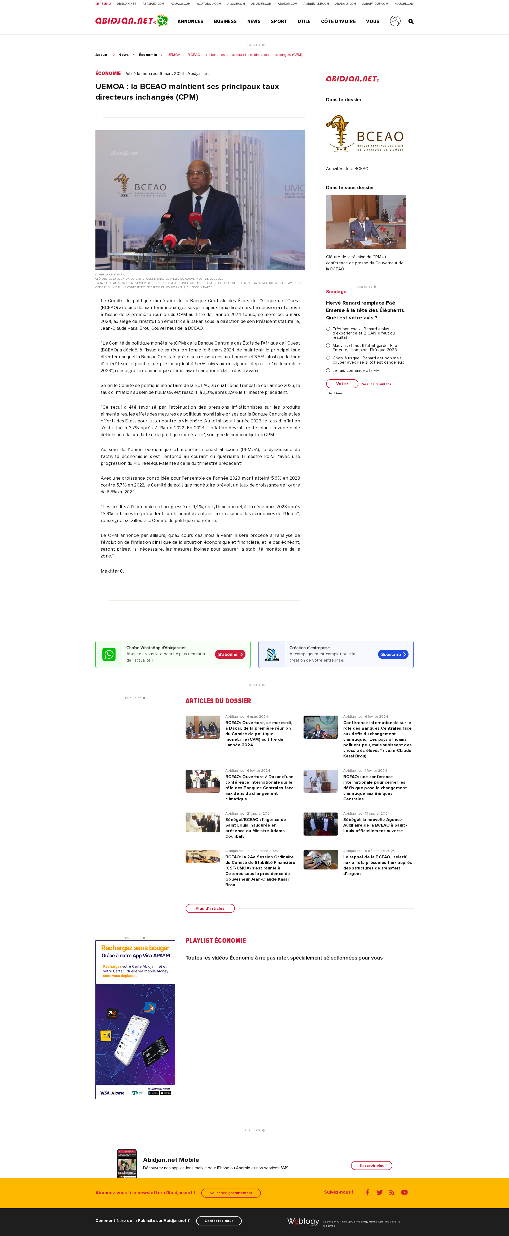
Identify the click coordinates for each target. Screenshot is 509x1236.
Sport (279, 21)
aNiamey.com (261, 4)
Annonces (191, 21)
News (254, 21)
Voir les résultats (376, 384)
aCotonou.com (209, 4)
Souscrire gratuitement (231, 1193)
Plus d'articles (210, 908)
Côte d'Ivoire (338, 21)
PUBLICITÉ (253, 45)
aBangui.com (345, 4)
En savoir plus (371, 1165)
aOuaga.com (181, 4)
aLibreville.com (316, 4)
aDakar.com (287, 4)
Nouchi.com (404, 4)
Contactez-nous (219, 1221)
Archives (336, 393)
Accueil (102, 55)
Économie (148, 55)
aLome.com (236, 4)
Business (225, 21)
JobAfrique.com (375, 4)
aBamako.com (153, 4)
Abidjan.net (127, 4)
